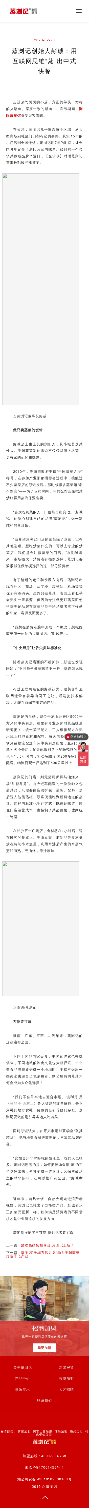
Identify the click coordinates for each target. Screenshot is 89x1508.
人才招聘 (66, 1389)
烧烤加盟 (76, 1431)
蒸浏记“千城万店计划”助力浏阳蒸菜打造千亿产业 (43, 1254)
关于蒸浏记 (22, 1368)
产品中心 (22, 1379)
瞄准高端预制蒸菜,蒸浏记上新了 (47, 1245)
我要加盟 (44, 1347)
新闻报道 (66, 1368)
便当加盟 (61, 1431)
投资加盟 (66, 1379)
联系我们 (44, 1400)
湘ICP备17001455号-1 (44, 1467)
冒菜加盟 (24, 1431)
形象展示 (22, 1389)
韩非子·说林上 (22, 1103)
